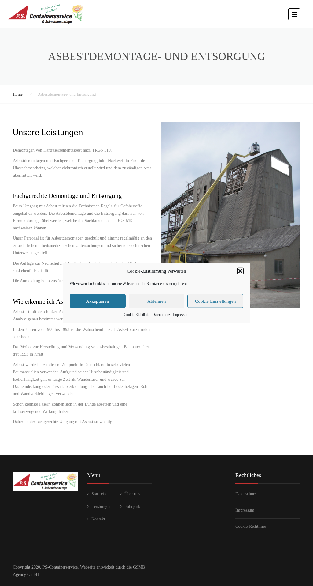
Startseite (99, 494)
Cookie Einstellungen (215, 301)
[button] (240, 271)
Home (18, 94)
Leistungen (100, 506)
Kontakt (98, 519)
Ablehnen (156, 301)
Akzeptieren (97, 301)
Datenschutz (161, 314)
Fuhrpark (132, 506)
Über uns (132, 494)
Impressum (181, 314)
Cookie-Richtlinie (136, 314)
